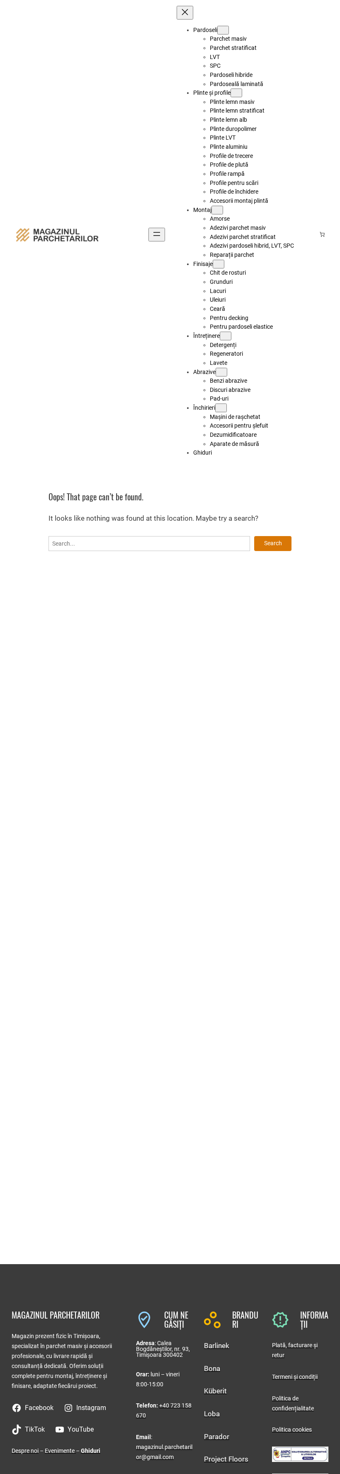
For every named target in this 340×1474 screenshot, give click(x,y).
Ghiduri (90, 1450)
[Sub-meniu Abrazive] (221, 372)
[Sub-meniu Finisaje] (218, 264)
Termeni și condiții (295, 1376)
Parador (216, 1437)
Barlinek (216, 1346)
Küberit (215, 1391)
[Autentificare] (309, 234)
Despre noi (25, 1450)
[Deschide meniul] (156, 234)
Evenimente (60, 1450)
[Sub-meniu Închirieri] (221, 408)
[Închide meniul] (185, 13)
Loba (212, 1414)
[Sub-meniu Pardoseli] (223, 30)
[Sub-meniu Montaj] (217, 210)
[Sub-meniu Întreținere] (225, 336)
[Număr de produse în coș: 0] (322, 234)
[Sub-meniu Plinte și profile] (236, 93)
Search (273, 543)
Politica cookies (292, 1429)
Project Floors (226, 1459)
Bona (212, 1369)
